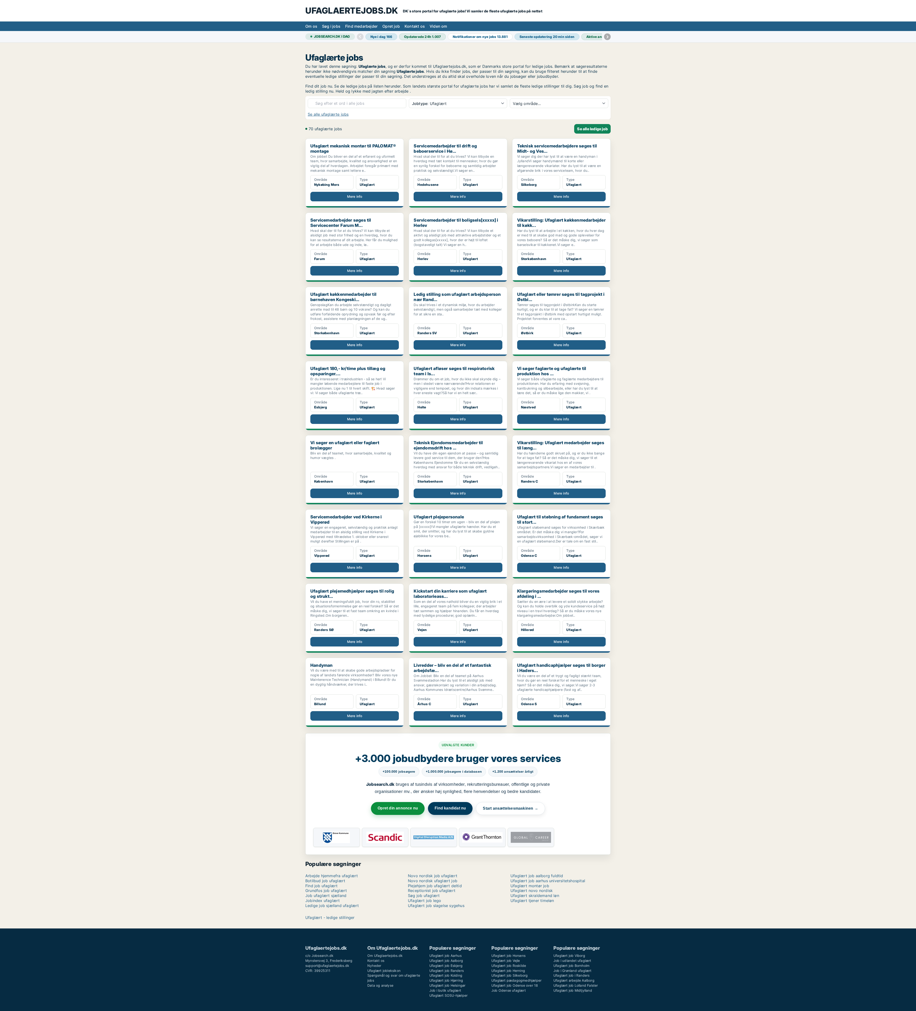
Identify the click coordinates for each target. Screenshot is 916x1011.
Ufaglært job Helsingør (447, 985)
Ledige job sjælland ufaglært (332, 905)
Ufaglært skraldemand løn (534, 895)
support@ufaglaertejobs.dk (327, 966)
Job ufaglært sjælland (325, 895)
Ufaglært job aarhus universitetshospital (547, 880)
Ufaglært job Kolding (445, 975)
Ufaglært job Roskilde (508, 966)
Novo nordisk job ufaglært (432, 875)
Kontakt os (415, 26)
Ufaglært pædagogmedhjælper (516, 980)
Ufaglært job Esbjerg (446, 966)
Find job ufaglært (321, 885)
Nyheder (374, 966)
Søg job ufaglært (424, 895)
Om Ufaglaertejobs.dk (385, 956)
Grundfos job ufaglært (326, 890)
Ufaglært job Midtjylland (572, 990)
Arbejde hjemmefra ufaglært (331, 875)
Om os (311, 26)
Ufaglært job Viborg (569, 956)
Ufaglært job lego (424, 900)
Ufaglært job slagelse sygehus (436, 905)
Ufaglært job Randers (446, 971)
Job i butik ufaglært (445, 990)
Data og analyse (380, 985)
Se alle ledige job (592, 128)
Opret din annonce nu (398, 808)
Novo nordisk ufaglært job (432, 880)
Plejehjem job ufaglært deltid (435, 885)
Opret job (391, 26)
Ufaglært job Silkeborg (509, 975)
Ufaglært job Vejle (505, 961)
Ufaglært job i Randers (571, 975)
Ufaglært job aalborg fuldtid (536, 875)
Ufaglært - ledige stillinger (330, 917)
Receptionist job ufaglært (431, 890)
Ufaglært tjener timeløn (532, 900)
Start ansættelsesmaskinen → (510, 808)
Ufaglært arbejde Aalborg (573, 980)
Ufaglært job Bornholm (571, 966)
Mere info (354, 196)
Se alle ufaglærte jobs (328, 114)
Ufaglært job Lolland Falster (575, 985)
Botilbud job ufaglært (325, 880)
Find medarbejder (361, 26)
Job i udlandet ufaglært (572, 961)
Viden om (438, 26)
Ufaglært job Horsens (508, 956)
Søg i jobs (331, 26)
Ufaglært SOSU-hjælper (448, 995)
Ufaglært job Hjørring (446, 980)
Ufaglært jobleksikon (384, 971)
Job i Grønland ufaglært (572, 971)
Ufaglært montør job (529, 885)
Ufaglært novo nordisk (531, 890)
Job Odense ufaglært (508, 990)
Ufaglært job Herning (508, 971)
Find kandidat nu (450, 808)
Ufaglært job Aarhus (445, 956)
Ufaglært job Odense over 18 (514, 985)
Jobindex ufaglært (322, 900)
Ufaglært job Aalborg (446, 961)
